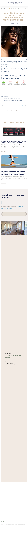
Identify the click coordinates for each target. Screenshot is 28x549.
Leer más (3, 151)
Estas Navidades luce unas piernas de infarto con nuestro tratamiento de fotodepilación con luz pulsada (13, 173)
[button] (25, 8)
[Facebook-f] (1, 521)
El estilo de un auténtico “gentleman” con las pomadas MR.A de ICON (13, 142)
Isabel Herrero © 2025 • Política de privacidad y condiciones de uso (13, 524)
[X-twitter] (3, 521)
